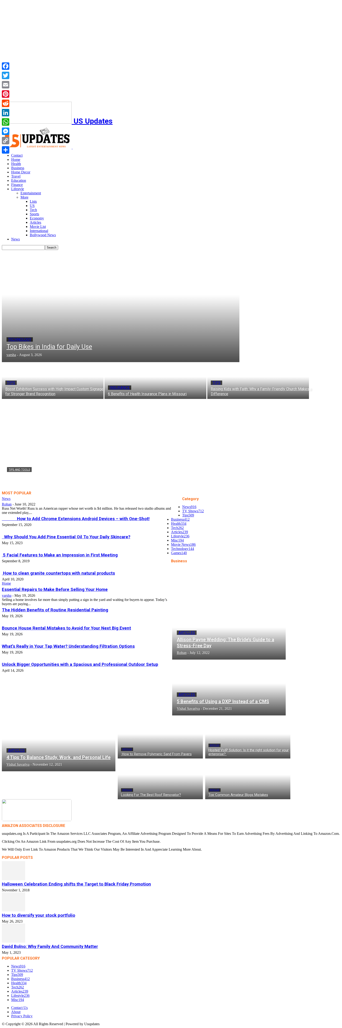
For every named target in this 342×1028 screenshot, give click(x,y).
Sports (34, 214)
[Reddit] (5, 103)
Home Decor (20, 172)
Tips (11, 383)
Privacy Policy (22, 1016)
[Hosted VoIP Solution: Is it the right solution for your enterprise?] (247, 738)
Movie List (38, 227)
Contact (17, 155)
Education (18, 180)
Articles (35, 222)
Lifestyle (17, 189)
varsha (12, 485)
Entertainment (30, 193)
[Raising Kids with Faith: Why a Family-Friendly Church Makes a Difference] (258, 380)
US (32, 206)
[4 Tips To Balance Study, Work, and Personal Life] (58, 744)
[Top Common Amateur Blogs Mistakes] (247, 778)
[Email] (5, 84)
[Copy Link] (5, 140)
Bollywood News (43, 235)
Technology (19, 339)
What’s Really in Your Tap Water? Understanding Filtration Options (68, 646)
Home (15, 160)
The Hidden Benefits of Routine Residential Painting (55, 610)
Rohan (7, 504)
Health (16, 164)
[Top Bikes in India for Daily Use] (120, 306)
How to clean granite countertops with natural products (58, 573)
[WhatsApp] (5, 122)
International (39, 231)
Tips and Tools (19, 469)
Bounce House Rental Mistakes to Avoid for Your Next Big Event (66, 628)
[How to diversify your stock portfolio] (171, 901)
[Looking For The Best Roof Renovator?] (160, 778)
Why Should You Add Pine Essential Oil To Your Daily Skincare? (66, 536)
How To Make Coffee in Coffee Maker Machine (70, 478)
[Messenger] (5, 131)
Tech (33, 210)
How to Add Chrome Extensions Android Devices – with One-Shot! (76, 518)
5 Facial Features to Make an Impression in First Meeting (60, 555)
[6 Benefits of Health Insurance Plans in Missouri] (155, 380)
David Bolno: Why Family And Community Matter (50, 946)
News (15, 239)
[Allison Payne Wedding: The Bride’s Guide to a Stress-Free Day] (229, 633)
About (15, 1012)
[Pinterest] (5, 94)
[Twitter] (5, 75)
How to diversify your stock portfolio (38, 915)
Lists (33, 201)
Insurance (120, 387)
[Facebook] (5, 66)
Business (17, 168)
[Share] (5, 150)
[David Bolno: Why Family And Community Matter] (171, 933)
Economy (37, 218)
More (24, 197)
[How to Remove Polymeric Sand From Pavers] (160, 738)
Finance (17, 185)
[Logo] (37, 147)
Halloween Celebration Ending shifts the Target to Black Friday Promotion (76, 884)
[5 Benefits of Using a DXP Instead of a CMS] (229, 688)
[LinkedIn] (5, 112)
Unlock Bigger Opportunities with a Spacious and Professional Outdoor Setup (80, 664)
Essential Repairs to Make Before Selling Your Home (55, 589)
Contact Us (19, 1008)
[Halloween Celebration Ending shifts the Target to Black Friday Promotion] (171, 870)
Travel (15, 176)
